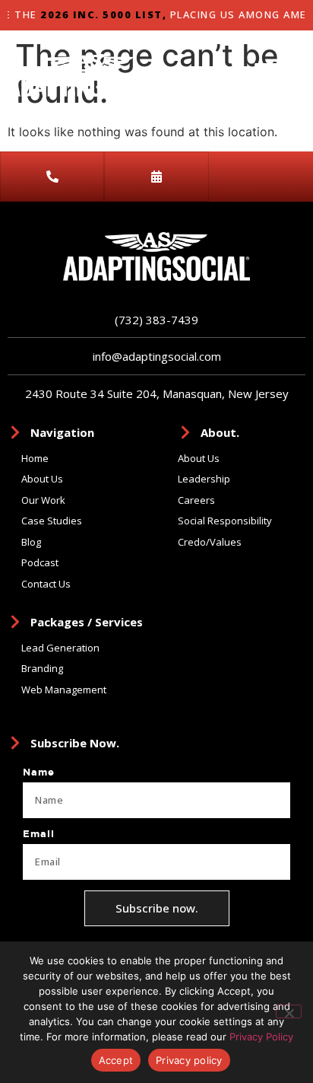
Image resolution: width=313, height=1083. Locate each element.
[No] (289, 1011)
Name (39, 772)
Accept (116, 1060)
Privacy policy (189, 1060)
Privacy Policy (261, 1036)
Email (39, 834)
